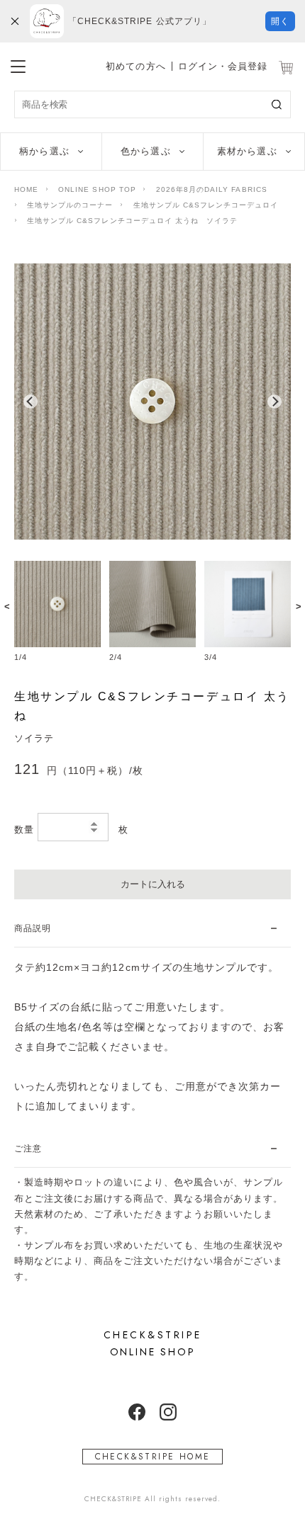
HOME (26, 189)
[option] (152, 401)
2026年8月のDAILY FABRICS (211, 189)
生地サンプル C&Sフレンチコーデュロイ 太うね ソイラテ (132, 220)
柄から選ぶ (44, 151)
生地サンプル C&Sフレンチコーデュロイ (206, 205)
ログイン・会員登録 (222, 66)
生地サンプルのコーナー (70, 205)
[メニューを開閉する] (18, 64)
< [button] (7, 605)
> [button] (298, 605)
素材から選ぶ (247, 151)
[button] (30, 401)
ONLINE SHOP (153, 1343)
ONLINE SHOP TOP (97, 189)
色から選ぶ (145, 151)
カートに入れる (153, 884)
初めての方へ (135, 66)
